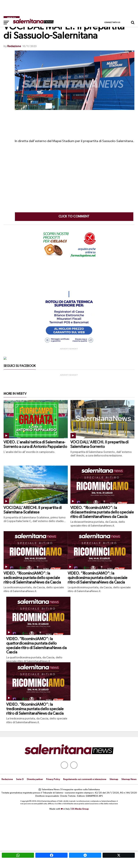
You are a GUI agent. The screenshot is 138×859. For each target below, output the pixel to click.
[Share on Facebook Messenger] (85, 855)
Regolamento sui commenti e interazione (84, 779)
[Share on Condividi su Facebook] (51, 855)
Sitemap (114, 779)
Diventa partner (35, 779)
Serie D (20, 779)
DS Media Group (80, 809)
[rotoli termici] (69, 344)
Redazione (14, 46)
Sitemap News (129, 779)
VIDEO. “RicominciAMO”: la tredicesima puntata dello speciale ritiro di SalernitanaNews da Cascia (35, 709)
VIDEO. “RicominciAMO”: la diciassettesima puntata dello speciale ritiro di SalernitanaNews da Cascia (102, 512)
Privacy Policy (53, 779)
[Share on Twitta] (119, 855)
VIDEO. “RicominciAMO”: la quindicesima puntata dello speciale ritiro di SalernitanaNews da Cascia (97, 577)
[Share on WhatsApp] (18, 855)
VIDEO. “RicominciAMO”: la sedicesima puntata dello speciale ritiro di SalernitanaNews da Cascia (32, 577)
